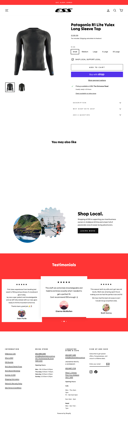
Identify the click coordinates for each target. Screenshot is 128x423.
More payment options (97, 80)
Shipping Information (12, 379)
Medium (85, 52)
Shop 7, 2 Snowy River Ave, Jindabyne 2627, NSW (72, 375)
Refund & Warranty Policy (13, 383)
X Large (105, 52)
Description (79, 103)
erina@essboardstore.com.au (45, 356)
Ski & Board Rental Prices (13, 366)
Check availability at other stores (86, 93)
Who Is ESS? (9, 358)
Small (75, 52)
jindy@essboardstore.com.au (75, 357)
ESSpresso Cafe (10, 354)
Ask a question (81, 115)
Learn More (88, 231)
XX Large (116, 52)
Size (73, 47)
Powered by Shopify (64, 413)
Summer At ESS (10, 375)
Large (95, 52)
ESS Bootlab (9, 362)
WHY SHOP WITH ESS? (84, 109)
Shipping (83, 38)
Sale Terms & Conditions (13, 388)
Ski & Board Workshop (12, 371)
